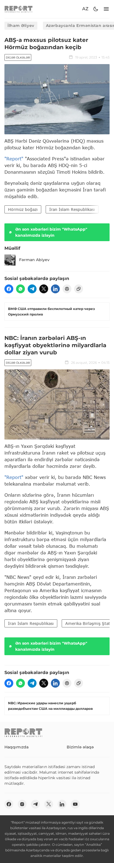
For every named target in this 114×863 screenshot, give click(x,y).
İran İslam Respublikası (72, 209)
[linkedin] (55, 288)
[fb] (8, 288)
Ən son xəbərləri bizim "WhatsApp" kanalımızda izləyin (51, 232)
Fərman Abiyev (34, 259)
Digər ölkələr (18, 57)
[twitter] (43, 288)
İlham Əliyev (20, 25)
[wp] (20, 288)
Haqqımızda (16, 747)
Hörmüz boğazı (23, 209)
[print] (67, 288)
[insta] (22, 804)
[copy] (78, 288)
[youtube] (75, 804)
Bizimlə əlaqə (80, 747)
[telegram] (32, 288)
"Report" (13, 158)
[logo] (18, 9)
